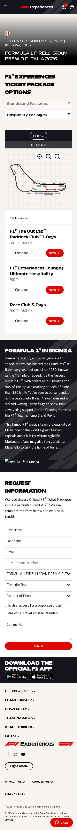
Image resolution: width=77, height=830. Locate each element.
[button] (66, 7)
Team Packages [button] (19, 718)
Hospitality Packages (27, 115)
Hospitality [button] (16, 709)
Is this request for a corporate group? (35, 605)
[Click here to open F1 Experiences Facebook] (8, 754)
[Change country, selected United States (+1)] (9, 563)
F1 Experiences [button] (19, 691)
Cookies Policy (43, 781)
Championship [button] (18, 700)
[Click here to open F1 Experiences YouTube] (23, 754)
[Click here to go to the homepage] (36, 7)
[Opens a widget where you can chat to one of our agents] (61, 823)
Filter (37, 135)
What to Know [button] (18, 727)
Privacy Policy (15, 781)
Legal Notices (15, 794)
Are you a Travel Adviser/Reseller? (32, 613)
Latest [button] (11, 736)
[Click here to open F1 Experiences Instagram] (15, 754)
